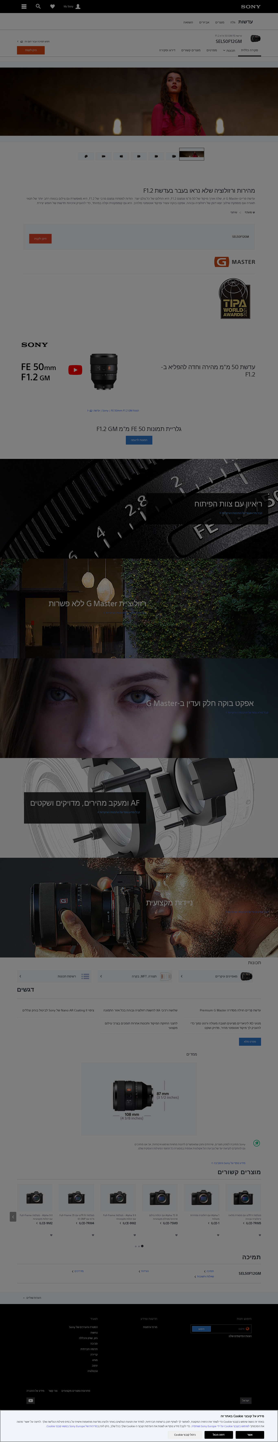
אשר (250, 1435)
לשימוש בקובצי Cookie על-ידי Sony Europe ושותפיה (221, 1426)
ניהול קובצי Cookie (184, 1435)
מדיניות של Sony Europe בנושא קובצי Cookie (72, 1426)
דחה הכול (218, 1435)
